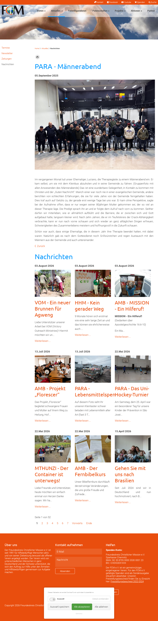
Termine (6, 47)
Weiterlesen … (43, 340)
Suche (153, 2)
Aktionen (135, 10)
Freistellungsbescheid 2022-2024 (127, 581)
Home (37, 49)
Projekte (119, 10)
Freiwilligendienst (77, 10)
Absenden (65, 571)
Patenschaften (99, 10)
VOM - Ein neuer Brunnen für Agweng (53, 308)
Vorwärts (77, 523)
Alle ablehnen (101, 606)
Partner (151, 10)
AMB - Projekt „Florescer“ (50, 391)
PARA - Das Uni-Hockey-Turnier (132, 391)
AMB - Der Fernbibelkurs (90, 471)
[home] (13, 10)
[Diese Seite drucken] (37, 56)
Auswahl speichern (59, 606)
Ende (89, 523)
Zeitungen (7, 58)
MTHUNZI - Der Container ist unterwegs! (51, 474)
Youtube (127, 2)
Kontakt (100, 2)
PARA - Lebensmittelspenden (99, 391)
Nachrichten (8, 64)
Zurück (41, 246)
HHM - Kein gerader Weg (89, 306)
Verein (40, 10)
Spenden (141, 2)
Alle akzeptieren (82, 606)
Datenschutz (79, 613)
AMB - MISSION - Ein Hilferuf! (132, 306)
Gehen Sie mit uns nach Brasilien (130, 474)
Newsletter (7, 53)
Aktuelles (56, 10)
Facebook (113, 2)
